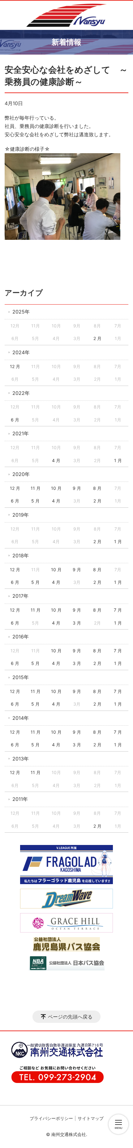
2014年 (20, 718)
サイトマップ (91, 1118)
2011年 (20, 799)
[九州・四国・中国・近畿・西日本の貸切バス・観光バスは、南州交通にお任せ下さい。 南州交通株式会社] (66, 15)
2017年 (20, 596)
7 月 (118, 610)
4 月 (56, 460)
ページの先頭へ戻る (70, 1017)
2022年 (21, 393)
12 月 (15, 366)
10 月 (56, 488)
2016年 (20, 636)
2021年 (20, 433)
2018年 (20, 555)
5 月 (35, 500)
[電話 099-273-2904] (54, 1082)
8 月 (97, 488)
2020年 (21, 474)
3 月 (77, 622)
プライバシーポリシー (51, 1118)
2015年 (20, 677)
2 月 (97, 338)
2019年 (20, 515)
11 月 (36, 488)
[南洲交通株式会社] (54, 1057)
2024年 (21, 352)
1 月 (118, 460)
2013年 (20, 759)
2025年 (21, 312)
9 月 (77, 488)
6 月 (15, 419)
